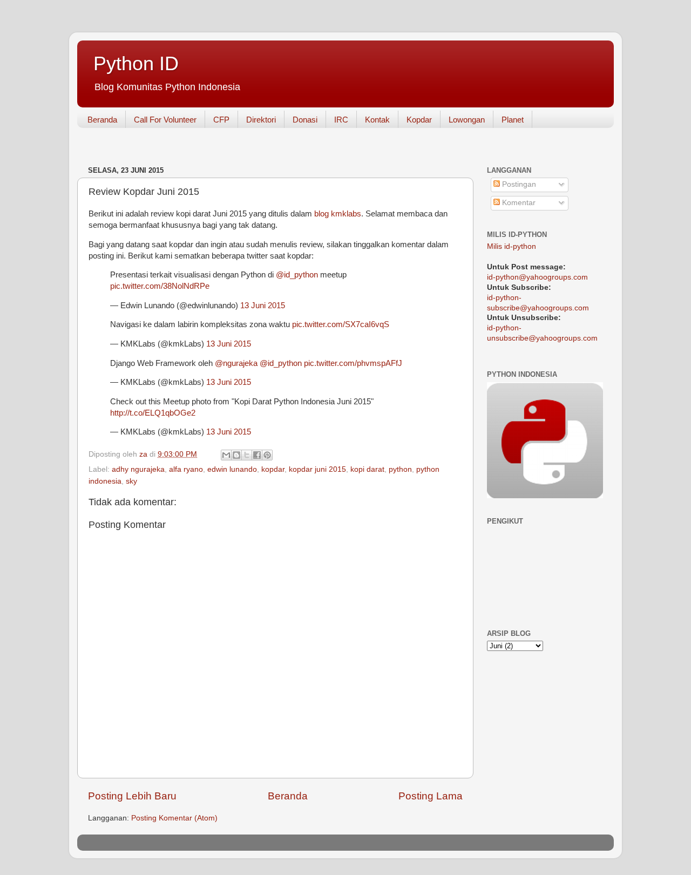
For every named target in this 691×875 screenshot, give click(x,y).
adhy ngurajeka (138, 469)
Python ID (136, 63)
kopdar (272, 469)
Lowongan (467, 119)
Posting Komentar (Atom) (174, 818)
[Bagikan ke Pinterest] (267, 455)
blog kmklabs (337, 213)
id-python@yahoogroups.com (537, 277)
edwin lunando (232, 469)
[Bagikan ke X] (246, 455)
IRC (341, 119)
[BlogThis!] (236, 455)
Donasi (305, 119)
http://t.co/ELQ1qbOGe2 (152, 413)
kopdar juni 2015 (317, 469)
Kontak (377, 119)
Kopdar (419, 119)
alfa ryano (186, 469)
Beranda (102, 119)
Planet (513, 119)
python (400, 469)
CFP (221, 119)
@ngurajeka (236, 363)
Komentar (518, 203)
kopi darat (367, 469)
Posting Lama (430, 796)
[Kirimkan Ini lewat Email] (226, 455)
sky (131, 481)
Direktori (261, 119)
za (144, 454)
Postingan (518, 184)
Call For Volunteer (165, 119)
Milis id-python (511, 246)
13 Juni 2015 (262, 305)
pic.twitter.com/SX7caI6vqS (340, 324)
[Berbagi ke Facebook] (257, 455)
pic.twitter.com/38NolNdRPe (159, 286)
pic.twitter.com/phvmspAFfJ (353, 363)
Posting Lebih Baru (132, 796)
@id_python (297, 274)
